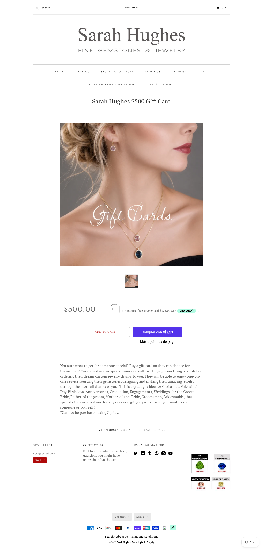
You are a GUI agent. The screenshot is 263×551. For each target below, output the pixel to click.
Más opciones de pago (157, 341)
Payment (179, 71)
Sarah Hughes (124, 542)
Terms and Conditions (144, 536)
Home (59, 71)
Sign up (135, 7)
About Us (152, 71)
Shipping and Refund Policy (113, 84)
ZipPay (202, 71)
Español (120, 516)
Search (109, 536)
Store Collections (117, 71)
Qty (114, 305)
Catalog (82, 71)
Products (113, 430)
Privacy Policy (161, 84)
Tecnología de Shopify (143, 542)
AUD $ (140, 516)
